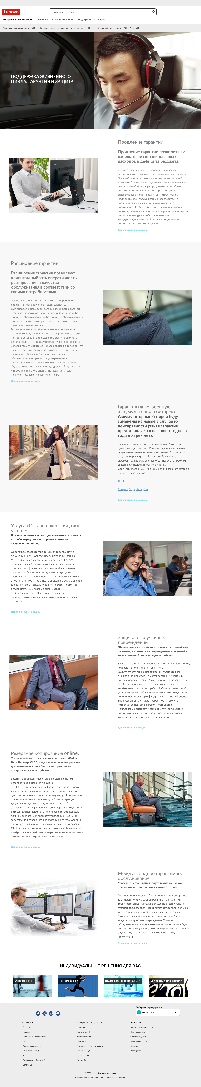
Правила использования (116, 1077)
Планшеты (81, 1041)
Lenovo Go (27, 1064)
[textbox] (158, 1012)
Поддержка (135, 1050)
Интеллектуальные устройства (90, 1046)
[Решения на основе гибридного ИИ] (38, 28)
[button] (153, 12)
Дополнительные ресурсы (132, 229)
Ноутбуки (81, 1027)
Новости (26, 1032)
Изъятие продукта (138, 1041)
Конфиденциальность (84, 1077)
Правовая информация (32, 1046)
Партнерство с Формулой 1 (34, 1060)
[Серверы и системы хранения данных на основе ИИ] (91, 28)
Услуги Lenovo (83, 1055)
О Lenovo (27, 1027)
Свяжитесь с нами (138, 1032)
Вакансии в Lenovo (31, 1050)
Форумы (134, 1046)
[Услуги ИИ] (142, 28)
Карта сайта (99, 1077)
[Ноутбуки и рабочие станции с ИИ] (128, 28)
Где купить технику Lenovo (142, 1027)
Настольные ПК (83, 1032)
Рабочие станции (84, 1036)
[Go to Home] (11, 12)
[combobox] (100, 12)
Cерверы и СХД (83, 1050)
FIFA (25, 1055)
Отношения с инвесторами (34, 1036)
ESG (24, 1041)
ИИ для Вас (82, 1060)
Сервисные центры (138, 1036)
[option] (32, 986)
